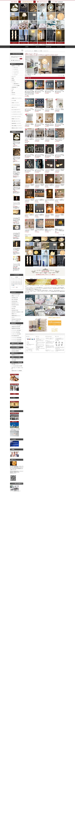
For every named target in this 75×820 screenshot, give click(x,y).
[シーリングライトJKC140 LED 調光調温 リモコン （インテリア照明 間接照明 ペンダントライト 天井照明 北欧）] (16, 214)
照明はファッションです (15, 295)
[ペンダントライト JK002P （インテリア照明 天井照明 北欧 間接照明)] (49, 197)
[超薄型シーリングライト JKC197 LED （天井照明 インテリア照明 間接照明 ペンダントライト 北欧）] (16, 155)
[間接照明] (59, 225)
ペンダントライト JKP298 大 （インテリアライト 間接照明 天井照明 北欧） (59, 215)
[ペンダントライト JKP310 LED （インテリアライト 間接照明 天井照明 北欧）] (49, 137)
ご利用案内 (26, 46)
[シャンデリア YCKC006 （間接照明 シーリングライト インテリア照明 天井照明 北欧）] (59, 137)
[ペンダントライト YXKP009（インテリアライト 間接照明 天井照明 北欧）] (49, 107)
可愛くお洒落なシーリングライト (17, 125)
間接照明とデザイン (14, 353)
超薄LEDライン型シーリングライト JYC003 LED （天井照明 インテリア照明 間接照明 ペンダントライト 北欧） (16, 173)
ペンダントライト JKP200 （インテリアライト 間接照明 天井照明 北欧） (29, 215)
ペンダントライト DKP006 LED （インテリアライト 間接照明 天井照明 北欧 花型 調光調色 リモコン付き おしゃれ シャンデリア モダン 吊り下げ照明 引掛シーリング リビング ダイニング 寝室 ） (29, 93)
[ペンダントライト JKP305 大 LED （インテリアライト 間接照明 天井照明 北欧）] (29, 152)
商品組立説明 (13, 323)
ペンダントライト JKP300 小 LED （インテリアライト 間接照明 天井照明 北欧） (39, 170)
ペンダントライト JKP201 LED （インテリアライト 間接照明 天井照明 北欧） (29, 200)
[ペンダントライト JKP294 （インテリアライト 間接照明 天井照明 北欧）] (39, 196)
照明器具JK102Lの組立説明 (16, 326)
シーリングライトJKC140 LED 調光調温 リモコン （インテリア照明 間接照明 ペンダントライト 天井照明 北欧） (16, 219)
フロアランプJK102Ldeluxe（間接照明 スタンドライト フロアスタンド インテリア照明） (16, 249)
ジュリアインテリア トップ (15, 46)
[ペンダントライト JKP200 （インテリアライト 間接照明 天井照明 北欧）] (29, 212)
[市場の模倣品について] (14, 398)
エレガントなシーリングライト (16, 116)
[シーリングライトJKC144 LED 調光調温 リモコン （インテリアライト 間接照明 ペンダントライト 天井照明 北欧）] (16, 229)
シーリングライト (16, 71)
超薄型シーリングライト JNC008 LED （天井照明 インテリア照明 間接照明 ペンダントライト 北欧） (16, 189)
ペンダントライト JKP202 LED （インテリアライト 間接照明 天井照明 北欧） (59, 185)
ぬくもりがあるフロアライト (16, 109)
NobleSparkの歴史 (14, 301)
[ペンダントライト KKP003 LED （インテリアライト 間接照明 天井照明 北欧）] (39, 122)
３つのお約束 (14, 306)
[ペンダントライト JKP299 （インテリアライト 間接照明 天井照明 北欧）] (59, 197)
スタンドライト (15, 67)
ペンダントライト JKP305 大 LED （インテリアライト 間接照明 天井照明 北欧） (29, 155)
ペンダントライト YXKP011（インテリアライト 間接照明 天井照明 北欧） (29, 124)
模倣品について (14, 313)
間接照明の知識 (48, 46)
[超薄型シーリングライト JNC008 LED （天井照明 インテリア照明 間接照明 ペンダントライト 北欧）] (16, 185)
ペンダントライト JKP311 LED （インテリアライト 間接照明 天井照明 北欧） (39, 139)
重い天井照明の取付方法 (15, 335)
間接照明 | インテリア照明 (16, 65)
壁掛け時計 (13, 92)
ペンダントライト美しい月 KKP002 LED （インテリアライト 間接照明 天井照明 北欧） (49, 124)
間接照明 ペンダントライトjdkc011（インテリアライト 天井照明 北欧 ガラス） (49, 230)
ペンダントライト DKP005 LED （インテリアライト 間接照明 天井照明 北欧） (39, 91)
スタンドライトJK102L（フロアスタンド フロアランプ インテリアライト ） (16, 204)
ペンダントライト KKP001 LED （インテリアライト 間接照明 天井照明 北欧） (59, 124)
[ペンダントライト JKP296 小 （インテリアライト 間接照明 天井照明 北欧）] (49, 212)
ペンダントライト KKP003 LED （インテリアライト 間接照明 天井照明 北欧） (39, 124)
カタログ (13, 317)
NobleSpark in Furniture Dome (16, 319)
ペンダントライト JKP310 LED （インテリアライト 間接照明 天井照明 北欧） (49, 139)
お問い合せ (37, 46)
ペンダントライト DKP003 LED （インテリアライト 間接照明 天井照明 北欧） (29, 109)
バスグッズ (13, 94)
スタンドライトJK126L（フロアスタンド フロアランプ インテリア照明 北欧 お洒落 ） (16, 265)
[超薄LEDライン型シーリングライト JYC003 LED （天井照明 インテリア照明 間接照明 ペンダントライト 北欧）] (16, 170)
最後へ (64, 75)
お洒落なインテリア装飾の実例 (16, 362)
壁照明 (13, 78)
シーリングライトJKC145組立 (16, 330)
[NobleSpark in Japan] (14, 390)
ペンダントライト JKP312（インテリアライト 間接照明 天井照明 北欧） (29, 139)
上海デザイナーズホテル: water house (17, 345)
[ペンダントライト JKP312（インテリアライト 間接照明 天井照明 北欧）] (29, 137)
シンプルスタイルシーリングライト (17, 114)
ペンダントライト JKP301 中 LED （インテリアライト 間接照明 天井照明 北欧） (29, 170)
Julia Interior (13, 292)
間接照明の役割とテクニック (16, 315)
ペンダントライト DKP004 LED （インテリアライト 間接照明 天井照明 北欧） (49, 91)
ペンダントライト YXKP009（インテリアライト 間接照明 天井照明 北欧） (49, 109)
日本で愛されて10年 (15, 297)
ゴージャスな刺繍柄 (16, 85)
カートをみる (44, 44)
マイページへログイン (37, 44)
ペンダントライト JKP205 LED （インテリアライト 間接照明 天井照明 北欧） (39, 185)
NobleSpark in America (15, 304)
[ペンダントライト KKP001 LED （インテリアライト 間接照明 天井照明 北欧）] (59, 122)
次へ (61, 75)
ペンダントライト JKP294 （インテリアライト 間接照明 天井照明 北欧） (39, 200)
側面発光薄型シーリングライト (16, 123)
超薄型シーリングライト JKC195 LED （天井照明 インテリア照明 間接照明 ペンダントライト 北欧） (16, 143)
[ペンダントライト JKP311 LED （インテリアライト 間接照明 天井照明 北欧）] (39, 137)
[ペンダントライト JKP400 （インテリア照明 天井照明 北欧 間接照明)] (39, 227)
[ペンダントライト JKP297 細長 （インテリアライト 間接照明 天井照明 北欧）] (29, 227)
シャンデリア (15, 74)
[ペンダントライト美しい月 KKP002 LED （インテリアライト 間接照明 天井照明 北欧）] (49, 122)
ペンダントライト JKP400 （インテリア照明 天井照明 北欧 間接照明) (39, 230)
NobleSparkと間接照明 (15, 347)
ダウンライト (14, 76)
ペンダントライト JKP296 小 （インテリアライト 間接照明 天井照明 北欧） (49, 215)
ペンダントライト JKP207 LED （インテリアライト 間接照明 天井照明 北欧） (59, 170)
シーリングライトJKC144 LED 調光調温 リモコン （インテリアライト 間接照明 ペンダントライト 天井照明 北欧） (16, 235)
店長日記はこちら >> (13, 472)
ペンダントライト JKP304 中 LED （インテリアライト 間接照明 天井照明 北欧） (39, 155)
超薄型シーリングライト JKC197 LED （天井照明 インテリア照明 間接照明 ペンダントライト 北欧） (16, 158)
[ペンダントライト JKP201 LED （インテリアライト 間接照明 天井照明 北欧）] (29, 197)
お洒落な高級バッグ (15, 87)
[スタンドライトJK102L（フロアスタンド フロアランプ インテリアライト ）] (16, 201)
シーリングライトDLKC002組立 (16, 337)
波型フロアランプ (14, 107)
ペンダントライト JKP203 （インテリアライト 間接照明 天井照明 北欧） (49, 185)
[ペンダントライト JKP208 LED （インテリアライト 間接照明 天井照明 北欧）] (49, 167)
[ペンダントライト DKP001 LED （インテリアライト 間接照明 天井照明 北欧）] (39, 107)
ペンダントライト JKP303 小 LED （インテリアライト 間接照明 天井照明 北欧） (49, 155)
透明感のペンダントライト (16, 118)
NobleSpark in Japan (15, 310)
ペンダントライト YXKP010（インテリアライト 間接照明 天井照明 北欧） (59, 109)
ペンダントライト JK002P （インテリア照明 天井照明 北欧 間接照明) (49, 200)
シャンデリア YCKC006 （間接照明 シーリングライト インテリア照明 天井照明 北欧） (59, 139)
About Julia (13, 308)
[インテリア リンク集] (14, 394)
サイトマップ (59, 46)
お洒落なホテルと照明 (15, 343)
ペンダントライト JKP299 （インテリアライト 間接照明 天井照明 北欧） (59, 200)
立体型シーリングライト (15, 102)
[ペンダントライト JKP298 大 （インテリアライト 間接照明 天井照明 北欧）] (59, 212)
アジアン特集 (14, 100)
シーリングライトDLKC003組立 (16, 339)
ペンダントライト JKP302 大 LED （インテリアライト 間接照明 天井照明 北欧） (59, 155)
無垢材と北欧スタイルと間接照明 (17, 370)
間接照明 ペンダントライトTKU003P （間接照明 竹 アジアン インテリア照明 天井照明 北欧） (59, 230)
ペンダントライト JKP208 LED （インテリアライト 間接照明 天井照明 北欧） (49, 170)
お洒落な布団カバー (16, 83)
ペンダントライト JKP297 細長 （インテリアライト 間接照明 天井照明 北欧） (29, 230)
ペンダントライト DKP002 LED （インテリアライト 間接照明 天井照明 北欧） (59, 91)
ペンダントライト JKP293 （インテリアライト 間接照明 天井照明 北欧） (39, 215)
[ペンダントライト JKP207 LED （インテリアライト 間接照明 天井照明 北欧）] (59, 167)
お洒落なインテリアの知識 (15, 357)
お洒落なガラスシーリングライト (17, 98)
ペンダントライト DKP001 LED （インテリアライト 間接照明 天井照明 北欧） (39, 109)
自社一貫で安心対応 (15, 299)
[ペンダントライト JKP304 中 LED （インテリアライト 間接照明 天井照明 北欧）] (39, 152)
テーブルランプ (15, 69)
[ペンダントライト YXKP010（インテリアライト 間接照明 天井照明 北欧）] (59, 107)
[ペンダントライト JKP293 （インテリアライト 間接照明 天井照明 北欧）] (39, 212)
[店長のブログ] (13, 465)
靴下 (12, 90)
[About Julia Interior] (14, 380)
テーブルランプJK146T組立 (16, 332)
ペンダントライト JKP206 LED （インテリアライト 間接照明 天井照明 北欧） (29, 185)
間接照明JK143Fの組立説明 (16, 328)
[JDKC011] (49, 227)
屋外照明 (13, 80)
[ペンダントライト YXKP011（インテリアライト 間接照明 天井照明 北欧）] (29, 122)
